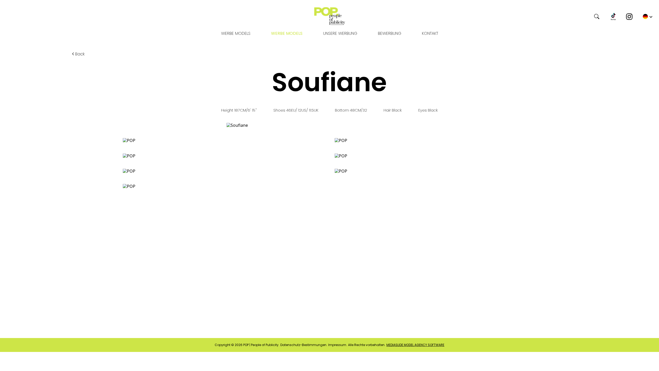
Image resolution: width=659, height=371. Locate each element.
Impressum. (337, 345)
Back (80, 54)
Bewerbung (389, 33)
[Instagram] (629, 16)
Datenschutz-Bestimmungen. (303, 345)
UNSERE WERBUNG (340, 33)
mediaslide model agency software (415, 345)
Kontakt (430, 33)
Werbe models (235, 33)
